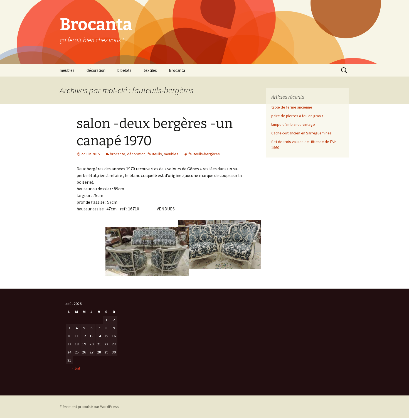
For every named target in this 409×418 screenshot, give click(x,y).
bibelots (124, 70)
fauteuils (154, 153)
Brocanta (177, 70)
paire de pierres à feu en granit (297, 115)
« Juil (76, 368)
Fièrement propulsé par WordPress (89, 406)
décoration (96, 70)
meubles (67, 70)
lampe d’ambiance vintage (293, 124)
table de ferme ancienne (291, 107)
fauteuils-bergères (204, 153)
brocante (117, 153)
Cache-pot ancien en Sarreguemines (301, 133)
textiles (150, 70)
